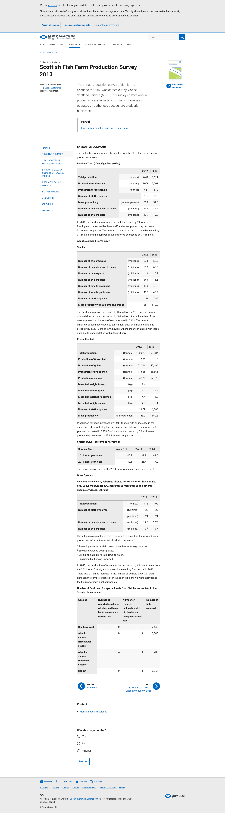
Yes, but (86, 750)
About (42, 44)
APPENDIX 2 (47, 210)
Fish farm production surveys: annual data (104, 128)
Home (42, 52)
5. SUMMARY (48, 198)
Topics (52, 44)
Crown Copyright (89, 787)
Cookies (76, 787)
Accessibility (44, 787)
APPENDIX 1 (47, 204)
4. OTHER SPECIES (50, 191)
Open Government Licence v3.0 (84, 799)
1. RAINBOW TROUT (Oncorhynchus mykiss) (52, 162)
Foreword (46, 148)
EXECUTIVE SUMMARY (52, 154)
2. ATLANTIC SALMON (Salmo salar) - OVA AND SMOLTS (53, 173)
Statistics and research (94, 44)
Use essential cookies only (77, 25)
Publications (74, 44)
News (62, 44)
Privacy (122, 787)
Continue (83, 761)
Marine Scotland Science (93, 711)
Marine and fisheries (53, 88)
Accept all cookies (50, 25)
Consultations (116, 44)
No (84, 743)
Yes (84, 736)
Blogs (129, 44)
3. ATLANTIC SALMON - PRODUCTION (52, 184)
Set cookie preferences (106, 25)
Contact (66, 787)
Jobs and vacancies (108, 787)
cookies (52, 5)
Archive (56, 787)
